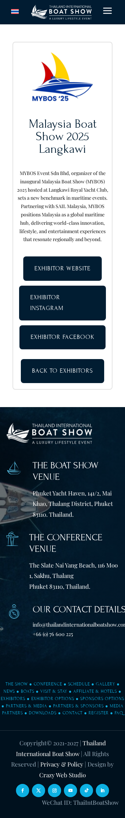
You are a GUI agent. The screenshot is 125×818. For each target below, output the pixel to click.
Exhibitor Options (52, 698)
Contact (72, 713)
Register (99, 713)
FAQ (119, 713)
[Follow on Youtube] (70, 790)
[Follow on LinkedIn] (102, 790)
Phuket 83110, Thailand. (59, 586)
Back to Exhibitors (62, 370)
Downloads (43, 713)
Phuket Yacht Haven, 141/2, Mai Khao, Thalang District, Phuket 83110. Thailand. (73, 503)
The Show (17, 684)
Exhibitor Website (62, 268)
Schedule (79, 684)
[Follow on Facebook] (22, 790)
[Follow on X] (38, 790)
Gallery (105, 684)
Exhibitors (13, 698)
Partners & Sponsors (78, 706)
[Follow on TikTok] (86, 790)
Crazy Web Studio (62, 775)
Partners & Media (26, 706)
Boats (27, 691)
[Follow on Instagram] (54, 790)
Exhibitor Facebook (62, 337)
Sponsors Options (102, 698)
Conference (48, 684)
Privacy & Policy (61, 764)
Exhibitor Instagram (47, 303)
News (9, 691)
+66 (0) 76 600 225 (53, 633)
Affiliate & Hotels (95, 691)
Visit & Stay (53, 691)
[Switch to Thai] (15, 11)
